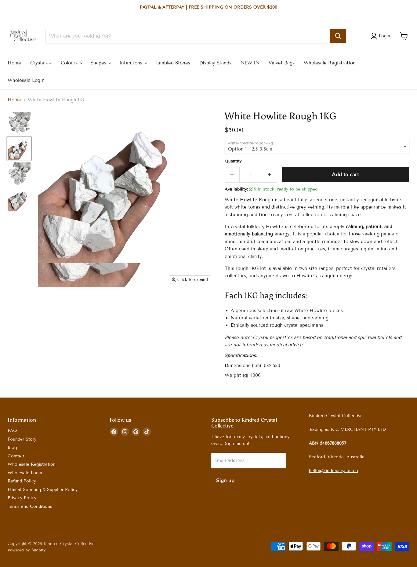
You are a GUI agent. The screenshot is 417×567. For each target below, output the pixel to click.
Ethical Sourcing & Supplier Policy (43, 489)
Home (14, 63)
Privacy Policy (22, 497)
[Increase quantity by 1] (269, 174)
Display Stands (215, 63)
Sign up (225, 480)
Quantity (233, 161)
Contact (16, 456)
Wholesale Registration (330, 63)
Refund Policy (22, 481)
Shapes (99, 63)
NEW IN (250, 63)
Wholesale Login (26, 80)
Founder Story (22, 439)
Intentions (131, 63)
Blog (12, 447)
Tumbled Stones (172, 63)
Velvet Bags (282, 63)
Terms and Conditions (30, 506)
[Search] (338, 36)
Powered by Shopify (27, 550)
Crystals (39, 63)
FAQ (12, 430)
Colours (70, 63)
